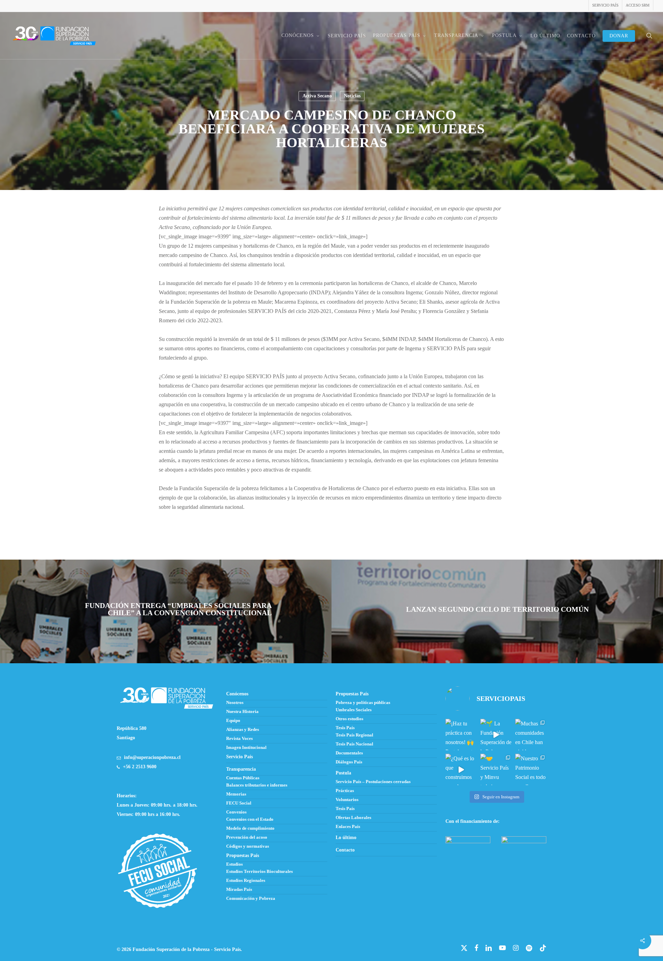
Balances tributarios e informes (256, 785)
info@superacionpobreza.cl (152, 757)
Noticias (352, 95)
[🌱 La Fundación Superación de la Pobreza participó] (496, 734)
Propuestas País (352, 693)
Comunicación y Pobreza (250, 898)
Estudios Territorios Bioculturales (259, 871)
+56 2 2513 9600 (139, 766)
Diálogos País (349, 762)
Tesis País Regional (354, 735)
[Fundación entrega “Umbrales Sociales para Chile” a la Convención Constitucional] (166, 611)
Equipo (233, 720)
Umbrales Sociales (354, 709)
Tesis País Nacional (354, 744)
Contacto (345, 850)
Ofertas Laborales (353, 817)
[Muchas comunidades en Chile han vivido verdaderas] (531, 734)
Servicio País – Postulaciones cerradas (373, 781)
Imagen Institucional (246, 747)
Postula (343, 773)
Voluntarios (347, 799)
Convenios (236, 812)
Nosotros (234, 702)
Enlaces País (348, 826)
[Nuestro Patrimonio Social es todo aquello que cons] (531, 769)
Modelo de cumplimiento (250, 828)
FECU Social (238, 803)
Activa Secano (317, 95)
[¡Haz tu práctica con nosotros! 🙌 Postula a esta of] (461, 734)
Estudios (234, 864)
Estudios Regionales (245, 880)
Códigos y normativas (247, 846)
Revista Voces (239, 738)
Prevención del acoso (246, 837)
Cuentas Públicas (242, 778)
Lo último (346, 837)
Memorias (236, 794)
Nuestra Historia (242, 711)
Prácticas (345, 790)
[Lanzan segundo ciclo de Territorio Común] (497, 611)
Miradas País (239, 889)
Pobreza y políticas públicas (363, 702)
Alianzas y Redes (242, 729)
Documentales (349, 753)
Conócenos (237, 693)
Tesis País (345, 727)
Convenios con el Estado (249, 819)
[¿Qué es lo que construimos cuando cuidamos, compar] (461, 769)
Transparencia (241, 769)
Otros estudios (349, 718)
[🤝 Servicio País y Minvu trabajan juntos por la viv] (496, 769)
